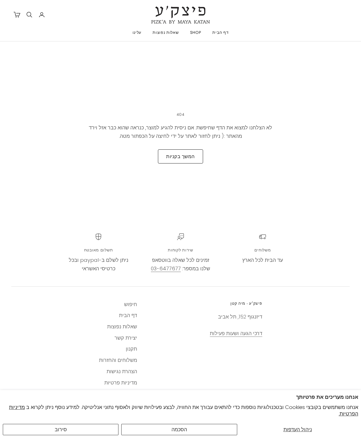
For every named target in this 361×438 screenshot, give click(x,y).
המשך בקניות (180, 156)
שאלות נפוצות (166, 32)
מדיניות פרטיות (120, 382)
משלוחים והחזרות (118, 360)
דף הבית (220, 32)
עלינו (137, 32)
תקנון (131, 348)
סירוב (61, 429)
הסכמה (179, 429)
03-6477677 (166, 268)
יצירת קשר (126, 337)
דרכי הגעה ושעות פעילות (236, 333)
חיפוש (130, 304)
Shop (195, 32)
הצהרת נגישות (122, 371)
